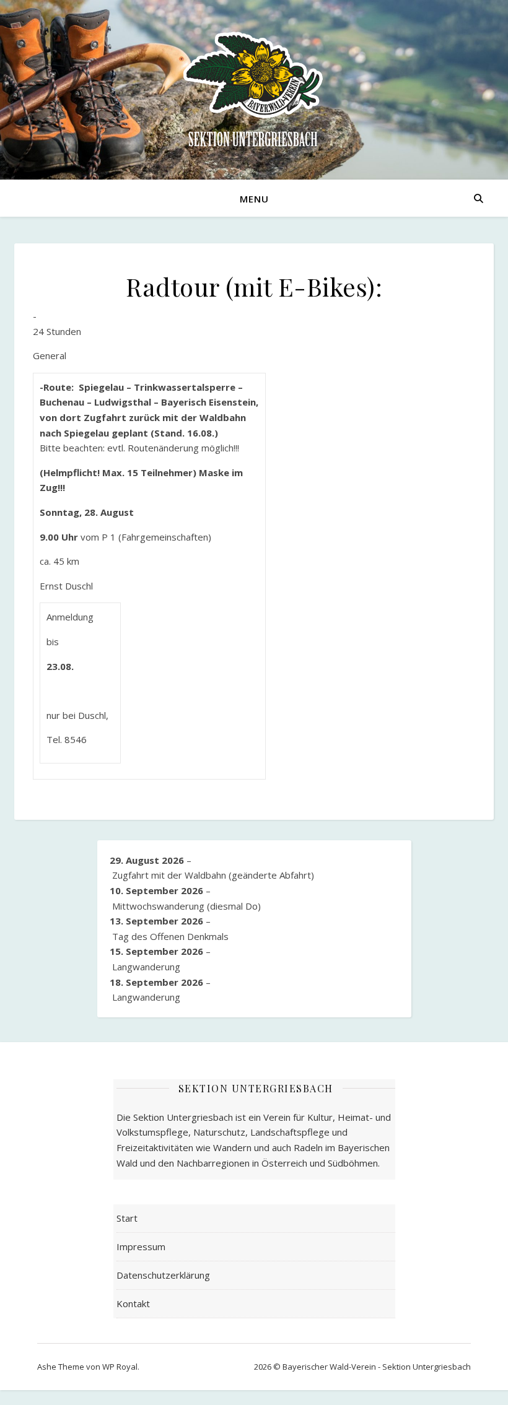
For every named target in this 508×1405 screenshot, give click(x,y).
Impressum (140, 1246)
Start (127, 1218)
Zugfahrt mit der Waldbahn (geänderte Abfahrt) (213, 875)
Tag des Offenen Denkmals (170, 936)
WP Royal (120, 1366)
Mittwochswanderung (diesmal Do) (186, 906)
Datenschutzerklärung (163, 1275)
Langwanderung (146, 966)
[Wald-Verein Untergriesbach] (254, 89)
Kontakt (133, 1303)
